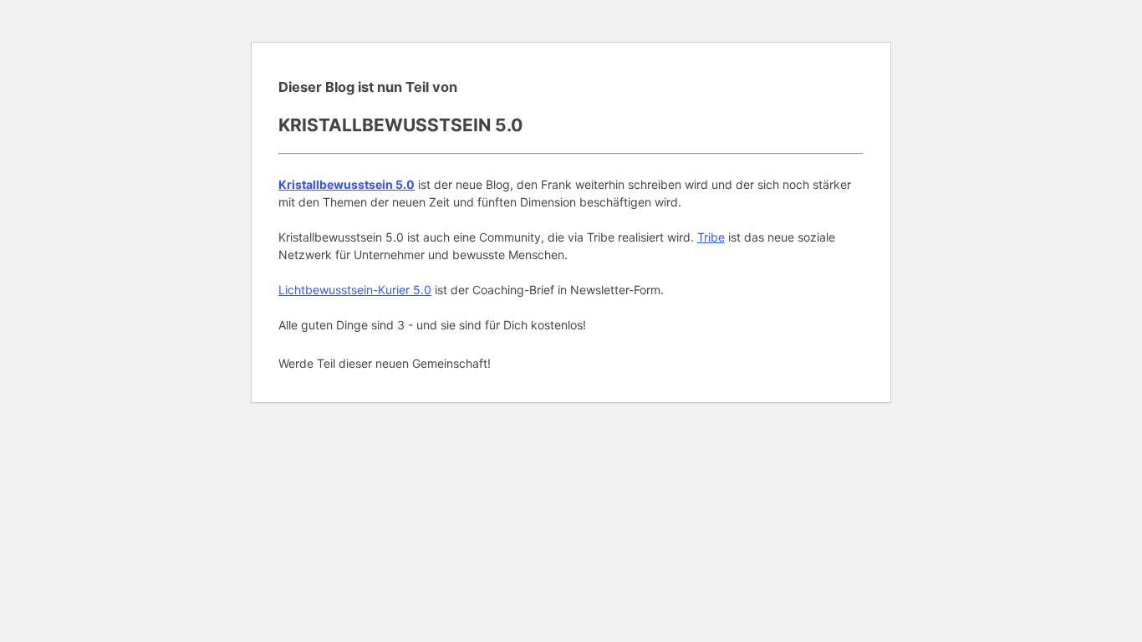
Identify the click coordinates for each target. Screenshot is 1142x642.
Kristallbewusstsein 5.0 (346, 184)
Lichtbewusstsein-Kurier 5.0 (354, 290)
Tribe (711, 237)
